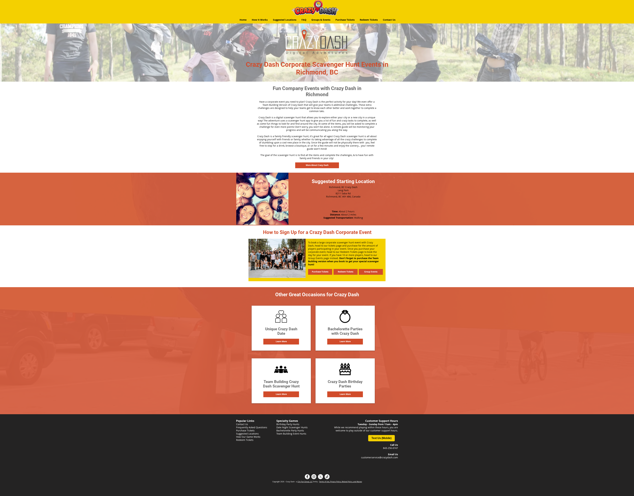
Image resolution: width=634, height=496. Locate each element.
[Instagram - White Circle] (313, 476)
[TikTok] (327, 476)
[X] (320, 476)
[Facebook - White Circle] (307, 476)
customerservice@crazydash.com (379, 457)
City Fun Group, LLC (305, 482)
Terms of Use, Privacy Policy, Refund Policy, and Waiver (340, 482)
